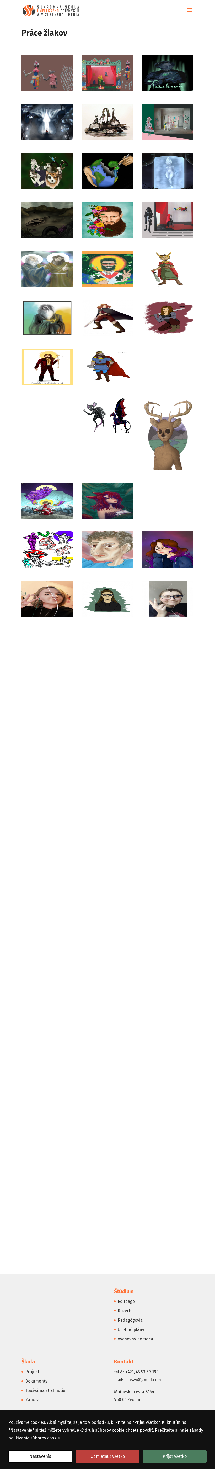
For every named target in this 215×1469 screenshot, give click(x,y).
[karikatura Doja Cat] (168, 861)
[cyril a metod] (47, 287)
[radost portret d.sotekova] (107, 1057)
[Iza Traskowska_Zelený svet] (47, 140)
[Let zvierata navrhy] (107, 910)
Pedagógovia (130, 1320)
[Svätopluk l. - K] (107, 384)
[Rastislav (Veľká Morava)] (47, 384)
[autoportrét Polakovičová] (47, 616)
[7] (168, 518)
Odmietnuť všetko (107, 1456)
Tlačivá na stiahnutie (45, 1390)
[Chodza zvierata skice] (168, 714)
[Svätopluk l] (168, 384)
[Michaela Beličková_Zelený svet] (47, 237)
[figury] (107, 812)
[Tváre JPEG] (47, 1252)
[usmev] (107, 1252)
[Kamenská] (168, 139)
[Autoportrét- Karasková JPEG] (107, 616)
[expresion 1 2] (47, 812)
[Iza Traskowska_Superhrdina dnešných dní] (168, 91)
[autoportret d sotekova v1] (168, 567)
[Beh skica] (168, 665)
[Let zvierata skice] (168, 910)
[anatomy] (47, 567)
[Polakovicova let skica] (47, 1007)
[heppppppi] (47, 861)
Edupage (126, 1301)
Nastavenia (40, 1456)
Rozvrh (124, 1310)
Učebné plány (131, 1329)
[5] (47, 518)
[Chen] (107, 91)
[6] (107, 518)
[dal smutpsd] (168, 763)
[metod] (47, 335)
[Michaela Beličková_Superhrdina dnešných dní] (168, 189)
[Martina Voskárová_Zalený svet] (107, 189)
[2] (107, 433)
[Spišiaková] (168, 237)
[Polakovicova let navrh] (168, 959)
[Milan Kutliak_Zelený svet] (107, 237)
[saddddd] (107, 1105)
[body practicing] (47, 714)
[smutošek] (47, 1154)
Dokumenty (36, 1381)
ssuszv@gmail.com (142, 1379)
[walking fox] (168, 1252)
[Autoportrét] (168, 616)
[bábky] (47, 91)
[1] (47, 433)
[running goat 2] (47, 1105)
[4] (168, 469)
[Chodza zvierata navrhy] (107, 714)
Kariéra (32, 1399)
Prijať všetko (175, 1456)
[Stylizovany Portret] (168, 1154)
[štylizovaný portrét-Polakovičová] (107, 1154)
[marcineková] (47, 959)
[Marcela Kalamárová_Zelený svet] (47, 189)
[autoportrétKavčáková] (107, 665)
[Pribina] (168, 335)
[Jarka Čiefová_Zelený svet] (107, 140)
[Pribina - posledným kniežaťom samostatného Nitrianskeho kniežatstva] (107, 335)
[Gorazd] (107, 287)
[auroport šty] (107, 567)
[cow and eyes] (47, 763)
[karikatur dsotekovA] (107, 861)
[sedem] (168, 1105)
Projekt (32, 1371)
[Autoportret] (47, 665)
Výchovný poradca (135, 1339)
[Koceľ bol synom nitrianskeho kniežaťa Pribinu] (168, 287)
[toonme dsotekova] (168, 1203)
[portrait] (107, 1007)
